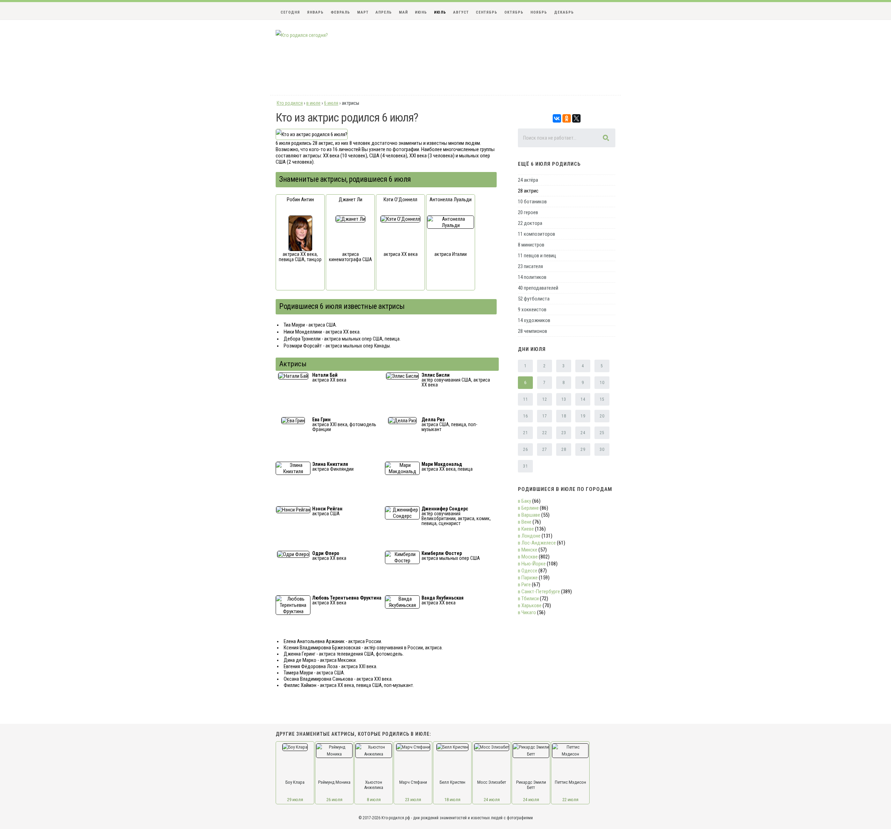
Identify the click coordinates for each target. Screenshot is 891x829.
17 (544, 416)
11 (525, 399)
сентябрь (486, 12)
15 (602, 399)
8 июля (374, 799)
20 (602, 416)
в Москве (528, 557)
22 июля (570, 799)
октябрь (513, 12)
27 (544, 449)
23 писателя (530, 266)
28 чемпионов (532, 331)
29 (583, 449)
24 (583, 432)
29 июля (295, 799)
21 (525, 432)
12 (544, 399)
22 (544, 432)
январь (315, 12)
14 (583, 399)
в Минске (527, 550)
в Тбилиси (528, 598)
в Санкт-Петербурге (539, 591)
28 (563, 449)
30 (602, 449)
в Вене (524, 522)
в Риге (524, 584)
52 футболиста (534, 299)
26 (525, 449)
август (461, 12)
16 (525, 416)
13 (563, 399)
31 (525, 466)
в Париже (528, 577)
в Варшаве (529, 515)
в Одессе (527, 571)
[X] (576, 118)
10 (602, 382)
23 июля (413, 799)
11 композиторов (536, 234)
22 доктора (530, 223)
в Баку (524, 501)
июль (440, 12)
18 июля (452, 799)
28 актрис (528, 191)
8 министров (531, 245)
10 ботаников (532, 201)
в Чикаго (527, 612)
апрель (384, 12)
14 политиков (532, 277)
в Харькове (530, 605)
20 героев (528, 212)
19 (583, 416)
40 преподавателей (538, 288)
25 (602, 432)
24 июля (492, 799)
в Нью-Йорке (532, 564)
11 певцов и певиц (537, 255)
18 (563, 416)
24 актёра (528, 180)
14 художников (534, 320)
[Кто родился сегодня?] (302, 35)
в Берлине (528, 508)
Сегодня (290, 12)
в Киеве (526, 529)
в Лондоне (529, 536)
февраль (340, 12)
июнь (421, 12)
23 (563, 432)
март (363, 12)
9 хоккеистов (532, 309)
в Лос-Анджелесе (537, 543)
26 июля (334, 799)
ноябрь (538, 12)
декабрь (564, 12)
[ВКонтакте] (557, 118)
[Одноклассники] (566, 118)
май (403, 12)
